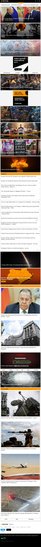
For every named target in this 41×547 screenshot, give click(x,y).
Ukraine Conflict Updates (7, 286)
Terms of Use (9, 535)
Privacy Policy (23, 535)
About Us (1, 535)
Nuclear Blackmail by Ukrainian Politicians (8, 157)
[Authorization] (35, 1)
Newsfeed (3, 174)
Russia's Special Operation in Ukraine (7, 24)
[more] (39, 21)
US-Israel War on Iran (4, 140)
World (2, 7)
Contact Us (14, 535)
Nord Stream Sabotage (5, 372)
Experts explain (4, 389)
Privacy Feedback (28, 535)
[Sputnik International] (4, 1)
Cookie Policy (18, 535)
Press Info (5, 535)
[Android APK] (3, 538)
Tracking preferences (34, 535)
